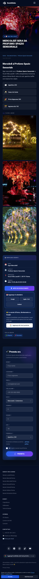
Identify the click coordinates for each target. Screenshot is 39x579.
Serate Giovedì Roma (9, 484)
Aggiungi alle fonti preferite (20, 325)
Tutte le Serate (7, 508)
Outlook (19, 304)
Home (4, 55)
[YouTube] (30, 548)
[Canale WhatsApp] (9, 548)
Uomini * (9, 405)
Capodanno (6, 502)
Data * (8, 397)
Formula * (9, 433)
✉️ (8, 538)
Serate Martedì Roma (9, 478)
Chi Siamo (6, 517)
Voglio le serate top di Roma (18, 448)
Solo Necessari (29, 576)
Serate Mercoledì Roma (9, 481)
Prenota (21, 454)
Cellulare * (10, 388)
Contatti (5, 523)
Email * (8, 380)
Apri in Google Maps (20, 288)
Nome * (8, 362)
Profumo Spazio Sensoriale (25, 55)
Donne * (8, 415)
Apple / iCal (26, 299)
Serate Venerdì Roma (9, 487)
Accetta (10, 576)
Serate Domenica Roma (9, 493)
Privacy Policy (6, 567)
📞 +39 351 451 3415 (9, 532)
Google (13, 299)
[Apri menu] (34, 3)
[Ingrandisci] (19, 137)
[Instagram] (19, 548)
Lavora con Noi (7, 520)
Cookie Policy (8, 574)
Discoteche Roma (12, 55)
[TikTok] (25, 548)
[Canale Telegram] (14, 548)
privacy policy (27, 443)
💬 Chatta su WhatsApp (10, 536)
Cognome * (9, 371)
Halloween (6, 505)
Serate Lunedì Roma (8, 475)
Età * (7, 425)
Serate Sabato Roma (9, 490)
